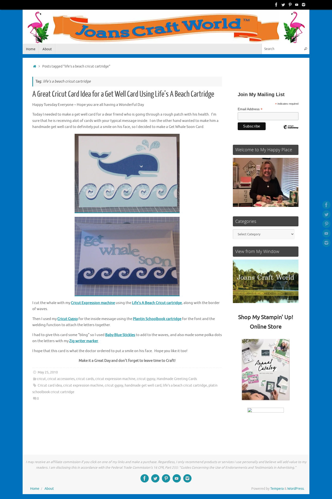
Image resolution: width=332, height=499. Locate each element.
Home (34, 489)
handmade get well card (143, 385)
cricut (41, 379)
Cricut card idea (50, 385)
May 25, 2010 (48, 372)
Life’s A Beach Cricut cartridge (157, 303)
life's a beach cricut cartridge (185, 385)
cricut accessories (61, 379)
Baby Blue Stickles (120, 335)
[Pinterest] (290, 4)
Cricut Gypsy (67, 319)
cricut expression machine (115, 379)
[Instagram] (303, 4)
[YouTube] (296, 4)
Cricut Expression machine (93, 303)
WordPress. (296, 489)
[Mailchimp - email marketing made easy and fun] (290, 131)
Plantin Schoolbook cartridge (157, 319)
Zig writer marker (83, 341)
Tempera (277, 489)
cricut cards (85, 379)
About (49, 489)
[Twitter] (283, 4)
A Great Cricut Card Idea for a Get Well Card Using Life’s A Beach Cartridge (123, 94)
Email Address (250, 109)
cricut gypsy (146, 379)
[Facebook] (276, 4)
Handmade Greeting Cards (177, 379)
